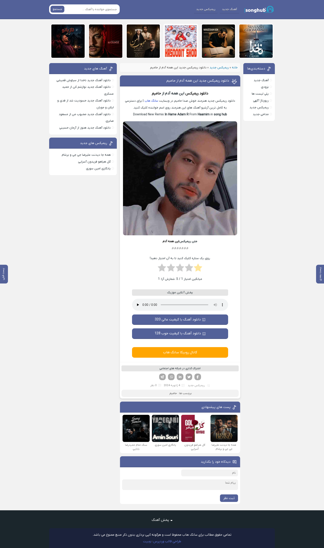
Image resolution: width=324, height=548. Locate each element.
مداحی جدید (261, 114)
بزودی (265, 87)
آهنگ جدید (229, 9)
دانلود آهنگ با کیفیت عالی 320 (178, 319)
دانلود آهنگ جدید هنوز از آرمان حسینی (85, 128)
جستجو (57, 9)
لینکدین (180, 377)
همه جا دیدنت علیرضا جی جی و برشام (86, 155)
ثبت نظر (229, 498)
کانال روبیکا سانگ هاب (180, 352)
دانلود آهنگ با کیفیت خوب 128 (178, 333)
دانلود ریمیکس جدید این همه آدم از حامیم (197, 81)
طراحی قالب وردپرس (167, 541)
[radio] (198, 269)
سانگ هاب (151, 101)
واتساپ (171, 377)
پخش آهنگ (160, 520)
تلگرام (162, 377)
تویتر (189, 377)
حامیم (156, 93)
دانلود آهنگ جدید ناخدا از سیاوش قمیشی (83, 80)
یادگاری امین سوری (98, 168)
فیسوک (197, 377)
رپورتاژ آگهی (261, 101)
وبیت (147, 541)
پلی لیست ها (260, 94)
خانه (235, 67)
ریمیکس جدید (205, 9)
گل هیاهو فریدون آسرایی (94, 162)
